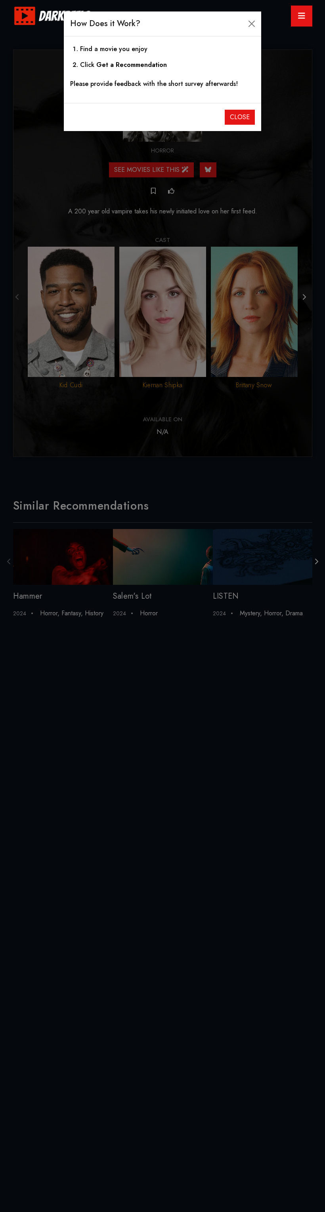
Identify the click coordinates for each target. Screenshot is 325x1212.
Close (240, 117)
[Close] (251, 23)
